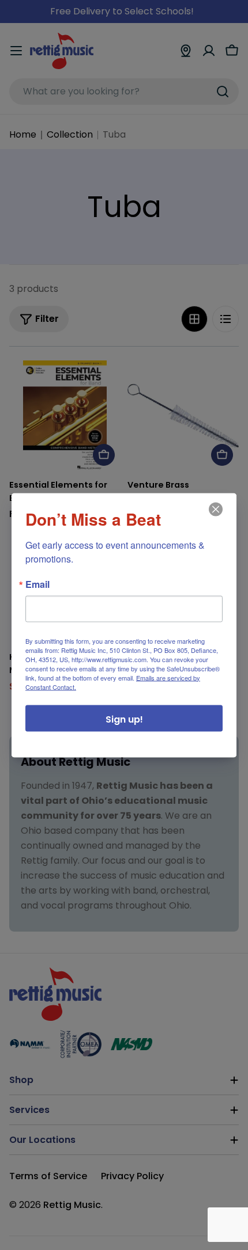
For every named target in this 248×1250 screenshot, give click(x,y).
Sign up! (124, 718)
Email (37, 583)
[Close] (214, 517)
